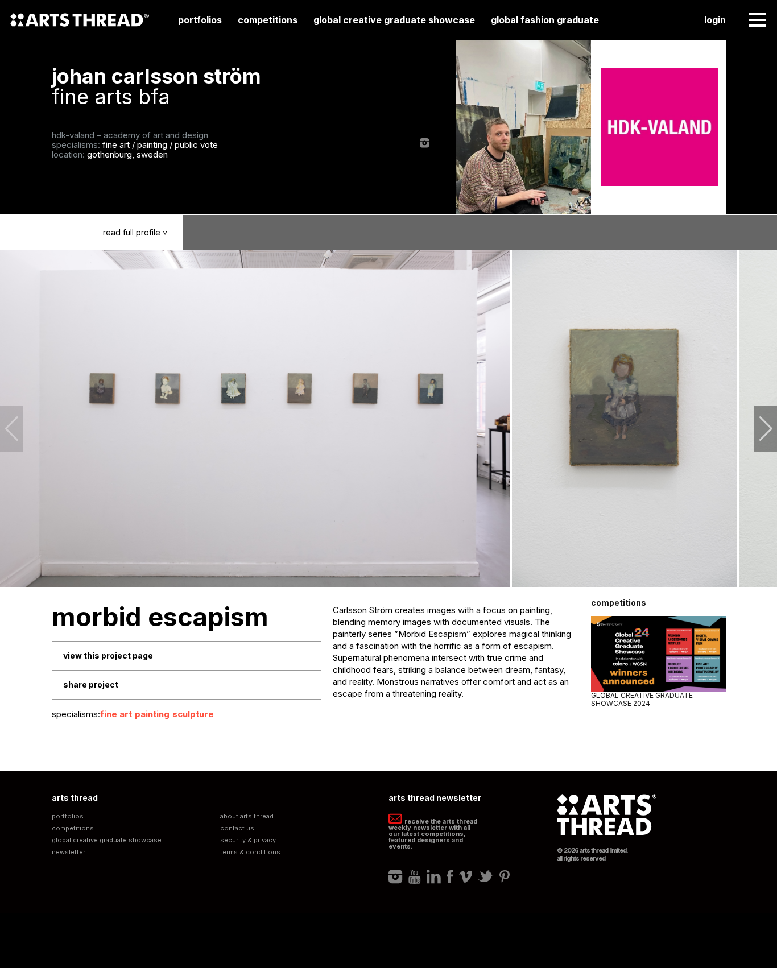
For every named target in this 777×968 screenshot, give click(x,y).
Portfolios (200, 20)
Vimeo (465, 876)
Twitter (486, 876)
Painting (152, 714)
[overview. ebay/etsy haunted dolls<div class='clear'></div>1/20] (255, 418)
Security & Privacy (248, 840)
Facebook (450, 876)
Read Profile (137, 232)
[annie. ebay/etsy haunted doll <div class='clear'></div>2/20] (625, 418)
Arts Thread (80, 20)
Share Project (90, 684)
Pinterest (504, 876)
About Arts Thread (247, 816)
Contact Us (237, 828)
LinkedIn (434, 876)
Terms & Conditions (250, 852)
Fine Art (116, 714)
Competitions (267, 20)
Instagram (424, 143)
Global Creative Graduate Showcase (394, 20)
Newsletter (68, 852)
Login (715, 20)
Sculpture (193, 714)
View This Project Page (108, 655)
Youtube (414, 876)
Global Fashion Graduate (545, 20)
